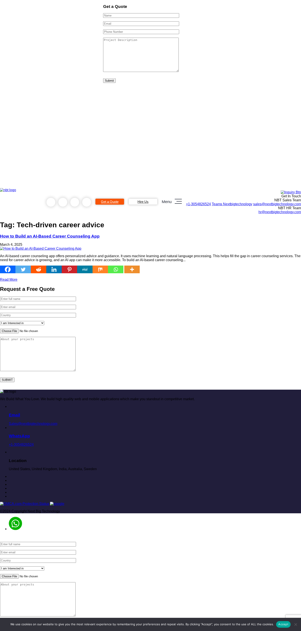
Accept (283, 624)
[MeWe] (85, 269)
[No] (295, 624)
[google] (57, 504)
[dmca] (24, 504)
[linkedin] (10, 488)
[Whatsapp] (115, 269)
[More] (132, 269)
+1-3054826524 (198, 204)
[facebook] (10, 480)
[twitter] (10, 484)
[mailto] (87, 202)
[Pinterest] (69, 269)
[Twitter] (23, 269)
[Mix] (100, 269)
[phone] (51, 202)
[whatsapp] (63, 202)
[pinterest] (10, 476)
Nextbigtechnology (232, 204)
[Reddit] (38, 269)
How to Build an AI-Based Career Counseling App (50, 236)
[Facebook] (7, 269)
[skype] (75, 202)
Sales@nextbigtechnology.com (33, 419)
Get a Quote (110, 202)
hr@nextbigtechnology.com (279, 212)
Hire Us (143, 202)
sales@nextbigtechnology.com (277, 204)
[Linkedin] (54, 269)
